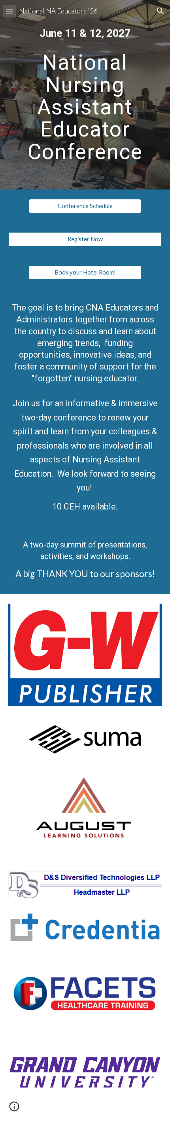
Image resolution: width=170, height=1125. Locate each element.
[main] (85, 33)
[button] (9, 11)
